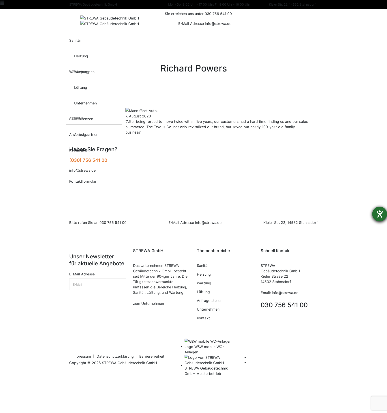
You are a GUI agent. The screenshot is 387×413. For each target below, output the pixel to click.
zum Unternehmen (148, 303)
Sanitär (203, 265)
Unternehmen (208, 309)
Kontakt (203, 318)
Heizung (204, 274)
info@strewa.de (208, 222)
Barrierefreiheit (151, 356)
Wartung (204, 283)
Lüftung (203, 292)
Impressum (82, 356)
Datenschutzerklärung (115, 356)
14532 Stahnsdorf (302, 222)
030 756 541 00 (113, 222)
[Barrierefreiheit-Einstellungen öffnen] (379, 214)
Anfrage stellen (209, 300)
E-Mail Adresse (82, 274)
